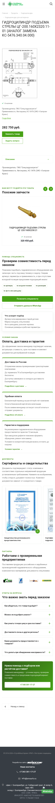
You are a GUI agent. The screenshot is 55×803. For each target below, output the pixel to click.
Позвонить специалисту (27, 299)
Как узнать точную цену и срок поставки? (22, 623)
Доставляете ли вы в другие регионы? (21, 632)
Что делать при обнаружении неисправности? (24, 652)
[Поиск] (51, 4)
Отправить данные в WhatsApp (27, 306)
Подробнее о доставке (14, 386)
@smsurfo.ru (30, 778)
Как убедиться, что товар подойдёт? (20, 606)
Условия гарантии (12, 449)
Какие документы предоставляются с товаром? (21, 642)
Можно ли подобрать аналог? (17, 615)
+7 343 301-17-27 (27, 685)
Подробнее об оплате (14, 415)
